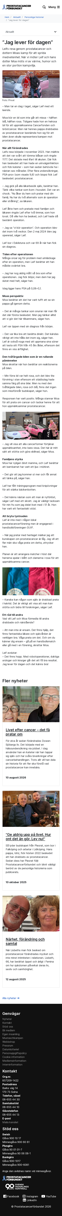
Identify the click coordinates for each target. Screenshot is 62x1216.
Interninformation (12, 1064)
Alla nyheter (9, 998)
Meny (52, 7)
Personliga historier (34, 17)
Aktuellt (17, 17)
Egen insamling (11, 1034)
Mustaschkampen (12, 1038)
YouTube (51, 1196)
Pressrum (7, 1045)
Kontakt (7, 1022)
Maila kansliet (10, 1122)
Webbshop (8, 1041)
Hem (7, 17)
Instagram (32, 1196)
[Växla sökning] (44, 7)
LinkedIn (32, 1200)
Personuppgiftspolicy (14, 1053)
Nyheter (7, 1019)
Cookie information (13, 1057)
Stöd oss (7, 1026)
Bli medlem (8, 1030)
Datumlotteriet (10, 1049)
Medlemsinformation (14, 1060)
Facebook (13, 1196)
